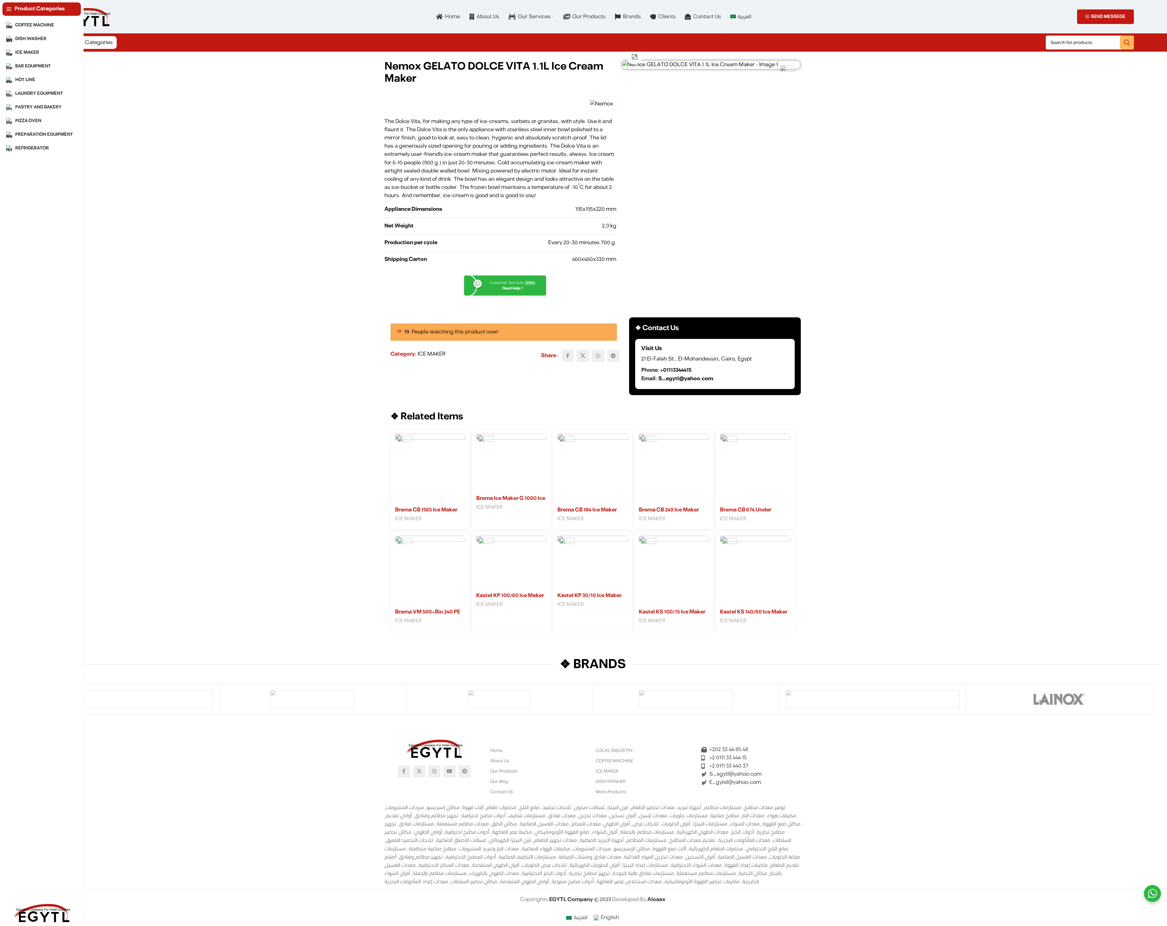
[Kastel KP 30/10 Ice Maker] (592, 562)
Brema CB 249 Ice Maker (669, 510)
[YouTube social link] (449, 771)
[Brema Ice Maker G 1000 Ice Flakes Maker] (511, 463)
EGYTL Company (571, 899)
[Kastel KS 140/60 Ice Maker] (755, 571)
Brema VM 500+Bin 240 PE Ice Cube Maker (427, 616)
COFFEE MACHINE (614, 760)
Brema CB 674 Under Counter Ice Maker (745, 513)
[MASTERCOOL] (686, 699)
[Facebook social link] (568, 356)
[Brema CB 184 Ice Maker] (592, 469)
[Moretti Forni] (312, 699)
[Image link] (434, 748)
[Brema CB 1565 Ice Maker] (430, 469)
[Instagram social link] (434, 771)
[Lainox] (1059, 699)
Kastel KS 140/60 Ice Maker (753, 612)
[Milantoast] (499, 699)
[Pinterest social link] (465, 771)
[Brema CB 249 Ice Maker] (674, 469)
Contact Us (501, 791)
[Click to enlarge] (634, 56)
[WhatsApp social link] (598, 356)
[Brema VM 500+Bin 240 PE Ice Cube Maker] (430, 571)
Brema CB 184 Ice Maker (587, 510)
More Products (611, 791)
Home (496, 750)
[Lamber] (873, 699)
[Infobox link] (715, 364)
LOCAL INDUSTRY (614, 750)
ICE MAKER (432, 354)
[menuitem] (740, 17)
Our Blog (499, 781)
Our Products (504, 771)
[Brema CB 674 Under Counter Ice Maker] (755, 469)
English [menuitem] (610, 917)
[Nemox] (125, 699)
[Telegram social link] (613, 356)
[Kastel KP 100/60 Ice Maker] (511, 562)
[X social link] (583, 356)
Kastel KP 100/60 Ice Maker (510, 595)
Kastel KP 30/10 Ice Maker (589, 595)
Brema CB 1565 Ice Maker (426, 510)
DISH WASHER (611, 781)
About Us (499, 760)
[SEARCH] (1127, 43)
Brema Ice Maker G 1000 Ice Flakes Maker (510, 502)
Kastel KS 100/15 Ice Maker (672, 612)
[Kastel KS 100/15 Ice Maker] (674, 571)
